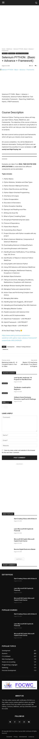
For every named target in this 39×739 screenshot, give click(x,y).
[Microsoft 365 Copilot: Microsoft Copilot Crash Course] (7, 542)
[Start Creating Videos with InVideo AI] (7, 521)
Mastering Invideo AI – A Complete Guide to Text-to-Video (9, 364)
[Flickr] (19, 722)
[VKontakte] (29, 722)
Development (12, 53)
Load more (19, 559)
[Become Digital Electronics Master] (7, 552)
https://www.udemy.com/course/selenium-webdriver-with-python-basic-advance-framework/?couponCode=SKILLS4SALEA (19, 338)
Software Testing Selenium (22, 53)
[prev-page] (3, 407)
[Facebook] (15, 722)
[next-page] (6, 407)
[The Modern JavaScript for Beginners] (7, 390)
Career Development (5, 402)
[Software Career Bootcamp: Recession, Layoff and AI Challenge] (7, 400)
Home (3, 49)
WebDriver (9, 49)
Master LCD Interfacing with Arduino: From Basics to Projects (29, 364)
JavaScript (4, 383)
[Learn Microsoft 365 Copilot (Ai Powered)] (7, 531)
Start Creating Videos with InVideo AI (25, 518)
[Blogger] (10, 722)
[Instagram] (24, 722)
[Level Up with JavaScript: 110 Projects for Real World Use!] (7, 380)
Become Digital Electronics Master (24, 549)
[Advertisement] (19, 25)
